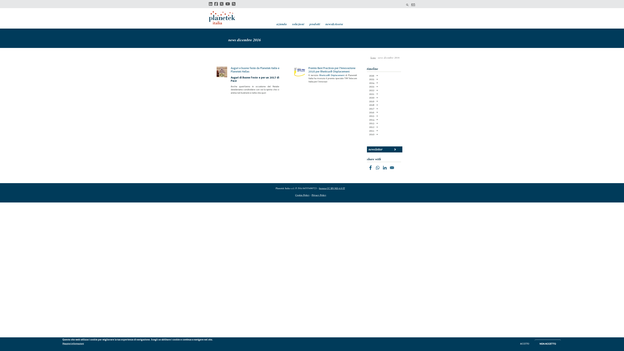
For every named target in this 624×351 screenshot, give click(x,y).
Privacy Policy (319, 195)
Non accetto (548, 343)
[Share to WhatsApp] (377, 167)
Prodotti (315, 24)
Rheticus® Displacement (331, 75)
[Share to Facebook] (370, 167)
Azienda (282, 24)
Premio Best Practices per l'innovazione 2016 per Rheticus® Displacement (331, 70)
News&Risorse (334, 24)
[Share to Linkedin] (385, 167)
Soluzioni (298, 24)
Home (373, 57)
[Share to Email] (392, 167)
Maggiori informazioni (73, 343)
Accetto (524, 343)
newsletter (376, 149)
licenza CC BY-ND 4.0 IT (332, 188)
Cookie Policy (302, 195)
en (413, 4)
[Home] (225, 18)
